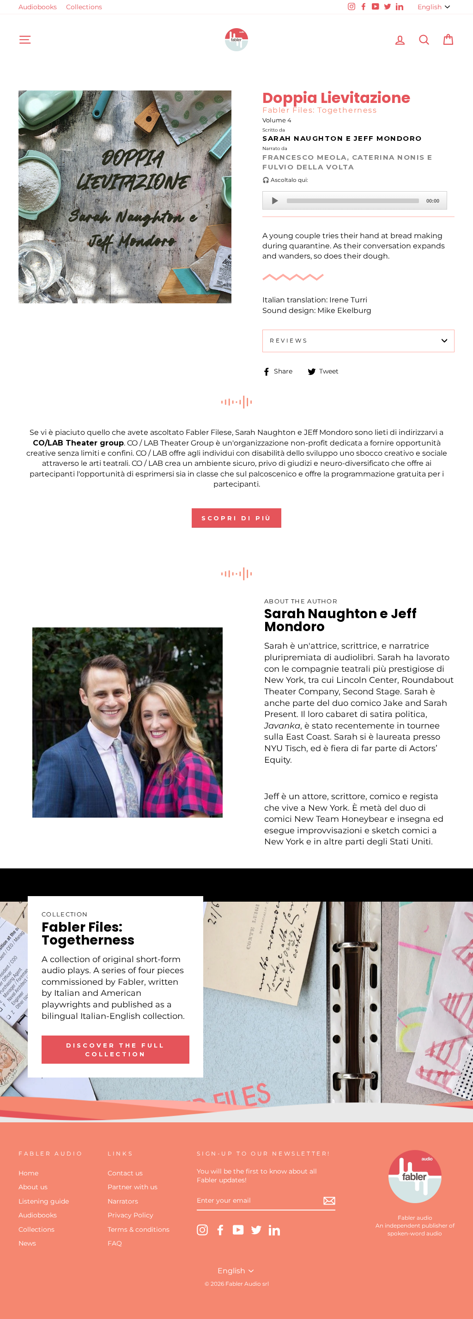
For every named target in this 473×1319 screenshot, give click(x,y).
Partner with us (133, 1187)
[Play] (274, 200)
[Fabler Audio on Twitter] (256, 1229)
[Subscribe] (329, 1200)
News (27, 1243)
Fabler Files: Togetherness (319, 110)
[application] (354, 200)
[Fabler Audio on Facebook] (220, 1229)
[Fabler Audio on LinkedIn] (274, 1229)
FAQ (115, 1243)
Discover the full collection (115, 1049)
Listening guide (43, 1201)
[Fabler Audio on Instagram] (202, 1229)
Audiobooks (37, 7)
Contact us (125, 1173)
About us (33, 1187)
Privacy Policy (130, 1215)
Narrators (123, 1201)
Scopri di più (236, 518)
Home (28, 1173)
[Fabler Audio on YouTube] (238, 1229)
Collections (84, 7)
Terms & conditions (139, 1229)
